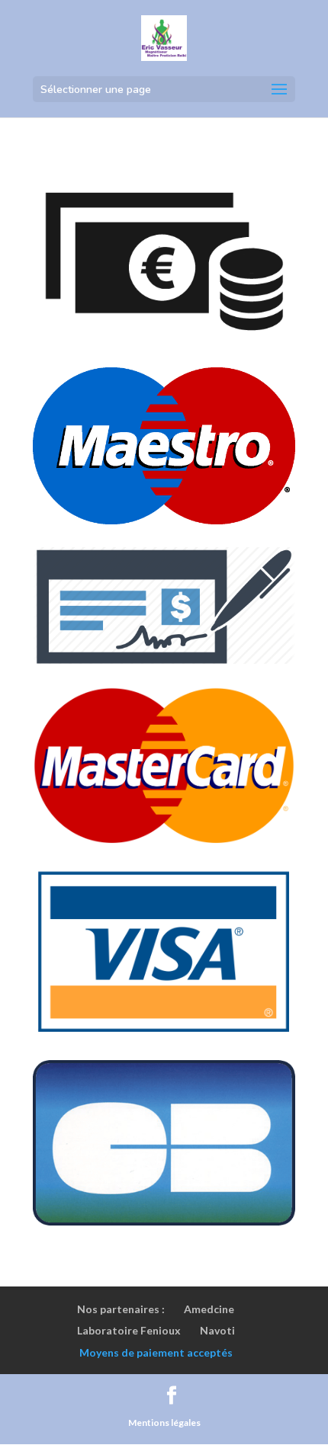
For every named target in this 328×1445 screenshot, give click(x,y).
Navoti (217, 1330)
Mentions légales (164, 1422)
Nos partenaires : (121, 1308)
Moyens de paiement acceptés (156, 1352)
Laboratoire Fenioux (129, 1330)
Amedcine (209, 1308)
